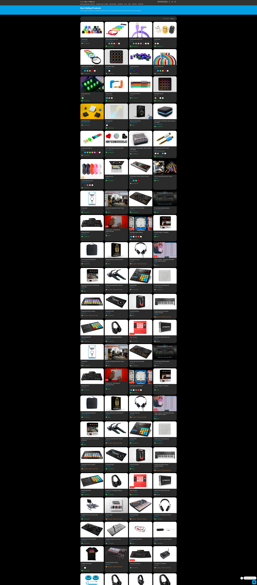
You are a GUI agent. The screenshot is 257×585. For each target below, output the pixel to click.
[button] (172, 18)
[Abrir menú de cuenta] (172, 1)
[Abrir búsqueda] (169, 1)
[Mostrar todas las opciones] (101, 152)
